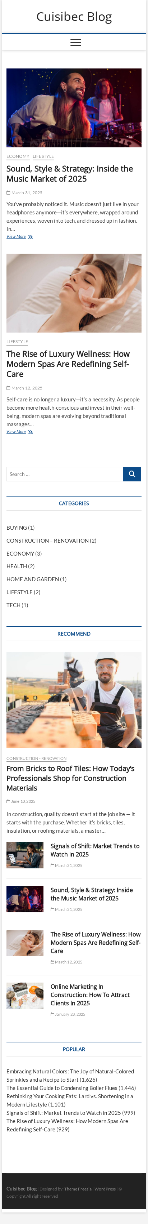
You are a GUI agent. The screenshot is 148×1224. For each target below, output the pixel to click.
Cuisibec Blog (74, 16)
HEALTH (16, 566)
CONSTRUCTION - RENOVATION (36, 758)
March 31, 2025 (26, 192)
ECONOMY (17, 156)
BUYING (16, 527)
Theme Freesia (78, 1189)
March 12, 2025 (26, 388)
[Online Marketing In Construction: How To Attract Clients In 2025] (24, 996)
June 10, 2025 (22, 801)
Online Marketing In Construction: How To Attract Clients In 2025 (90, 995)
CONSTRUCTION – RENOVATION (47, 540)
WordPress (105, 1189)
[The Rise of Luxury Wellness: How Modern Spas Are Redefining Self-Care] (74, 293)
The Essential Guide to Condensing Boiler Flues (61, 1088)
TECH (13, 605)
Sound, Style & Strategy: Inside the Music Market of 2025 (69, 173)
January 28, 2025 (69, 1014)
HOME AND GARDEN (32, 579)
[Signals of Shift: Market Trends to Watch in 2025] (24, 855)
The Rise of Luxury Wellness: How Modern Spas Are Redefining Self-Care (68, 363)
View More (17, 237)
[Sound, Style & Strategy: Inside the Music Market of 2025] (74, 108)
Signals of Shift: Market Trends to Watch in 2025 (63, 1112)
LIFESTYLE (43, 156)
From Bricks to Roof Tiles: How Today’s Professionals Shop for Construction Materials (70, 778)
